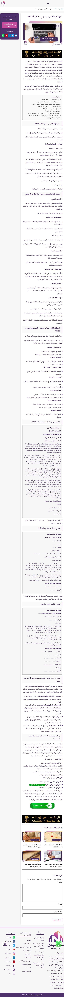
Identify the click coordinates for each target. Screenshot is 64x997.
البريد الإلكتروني (57, 911)
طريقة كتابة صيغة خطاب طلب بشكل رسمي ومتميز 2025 (33, 865)
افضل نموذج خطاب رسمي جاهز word (49, 106)
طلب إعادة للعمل (26, 964)
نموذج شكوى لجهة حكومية (52, 111)
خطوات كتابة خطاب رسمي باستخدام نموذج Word (46, 104)
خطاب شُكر (28, 954)
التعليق (59, 882)
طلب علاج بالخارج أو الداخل (23, 947)
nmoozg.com (44, 781)
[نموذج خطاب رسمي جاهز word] (42, 57)
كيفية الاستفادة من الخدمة (53, 118)
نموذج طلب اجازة (39, 951)
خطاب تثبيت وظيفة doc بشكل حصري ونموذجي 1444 (38, 946)
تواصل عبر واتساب (38, 785)
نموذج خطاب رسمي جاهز (43, 599)
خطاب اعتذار (27, 957)
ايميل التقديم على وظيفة (39, 939)
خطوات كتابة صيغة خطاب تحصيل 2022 (38, 957)
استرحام (29, 940)
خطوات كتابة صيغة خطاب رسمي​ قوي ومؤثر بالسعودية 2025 (32, 845)
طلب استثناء (27, 967)
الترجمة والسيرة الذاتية (25, 960)
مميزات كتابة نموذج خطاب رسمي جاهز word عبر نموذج (44, 113)
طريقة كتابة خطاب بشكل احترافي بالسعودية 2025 (53, 845)
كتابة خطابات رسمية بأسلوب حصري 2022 (38, 965)
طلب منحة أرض (26, 971)
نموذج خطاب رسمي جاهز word (51, 99)
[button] (48, 3)
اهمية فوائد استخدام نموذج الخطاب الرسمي (48, 102)
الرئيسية (61, 8)
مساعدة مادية (27, 943)
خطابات (55, 8)
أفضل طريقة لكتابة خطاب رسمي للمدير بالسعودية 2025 (53, 865)
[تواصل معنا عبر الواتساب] (58, 946)
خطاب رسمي (45, 301)
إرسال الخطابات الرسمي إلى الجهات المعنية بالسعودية (44, 115)
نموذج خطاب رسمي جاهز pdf (51, 109)
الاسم (60, 904)
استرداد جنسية (27, 950)
